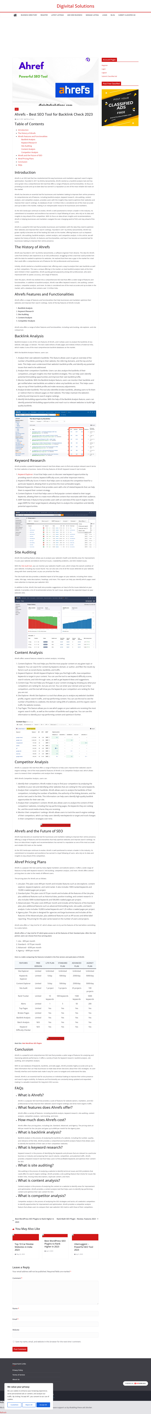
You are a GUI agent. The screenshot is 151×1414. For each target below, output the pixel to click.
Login (104, 15)
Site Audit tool (26, 566)
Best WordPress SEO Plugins (32, 1043)
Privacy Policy (17, 1370)
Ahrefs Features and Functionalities (32, 136)
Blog (113, 15)
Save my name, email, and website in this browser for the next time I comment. (48, 1341)
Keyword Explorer (25, 474)
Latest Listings (57, 15)
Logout (104, 73)
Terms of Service (18, 1375)
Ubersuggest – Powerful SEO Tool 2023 (83, 1247)
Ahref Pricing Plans (26, 158)
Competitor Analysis (29, 152)
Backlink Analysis (28, 139)
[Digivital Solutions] (15, 15)
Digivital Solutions (75, 6)
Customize (14, 1405)
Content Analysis (28, 149)
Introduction (23, 130)
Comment (17, 1278)
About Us (15, 1379)
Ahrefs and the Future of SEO (30, 155)
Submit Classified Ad (126, 15)
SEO (17, 109)
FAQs (20, 165)
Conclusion (22, 162)
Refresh (3, 1412)
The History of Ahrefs (27, 133)
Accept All (43, 1405)
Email (15, 1319)
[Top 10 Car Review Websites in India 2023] (25, 1235)
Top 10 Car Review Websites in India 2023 (24, 1247)
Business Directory (29, 15)
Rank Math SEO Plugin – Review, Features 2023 (76, 1219)
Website (15, 1330)
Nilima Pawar (30, 119)
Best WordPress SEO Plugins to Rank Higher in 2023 (34, 1220)
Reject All (29, 1405)
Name (15, 1308)
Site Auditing (26, 146)
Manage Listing (92, 15)
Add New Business (74, 15)
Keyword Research (29, 142)
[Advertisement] (75, 41)
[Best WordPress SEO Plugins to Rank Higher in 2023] (55, 1235)
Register (44, 15)
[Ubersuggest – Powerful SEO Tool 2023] (85, 1235)
